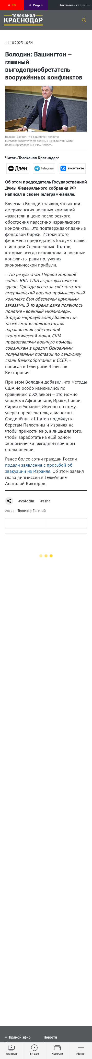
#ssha (45, 500)
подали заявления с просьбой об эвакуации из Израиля (39, 468)
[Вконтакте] (72, 168)
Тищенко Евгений (32, 510)
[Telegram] (44, 168)
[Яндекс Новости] (17, 168)
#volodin (26, 500)
